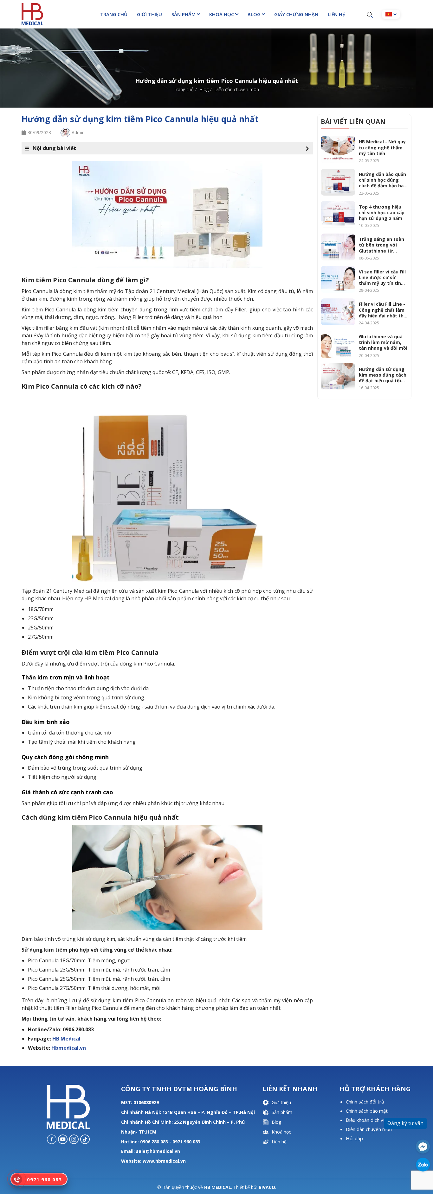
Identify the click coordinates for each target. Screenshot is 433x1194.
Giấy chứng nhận (296, 14)
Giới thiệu (149, 14)
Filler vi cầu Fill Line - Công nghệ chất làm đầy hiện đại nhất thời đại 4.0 (383, 310)
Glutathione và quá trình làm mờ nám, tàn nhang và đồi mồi (383, 342)
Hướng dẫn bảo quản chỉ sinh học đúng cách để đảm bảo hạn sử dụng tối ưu (382, 180)
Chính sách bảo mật (367, 1111)
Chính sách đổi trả (365, 1101)
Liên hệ (336, 14)
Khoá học (221, 14)
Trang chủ (113, 14)
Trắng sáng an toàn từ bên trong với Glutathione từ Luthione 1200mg (381, 245)
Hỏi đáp (354, 1138)
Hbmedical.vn (68, 1047)
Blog (254, 14)
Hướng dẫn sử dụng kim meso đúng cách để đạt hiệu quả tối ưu (382, 375)
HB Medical (66, 1038)
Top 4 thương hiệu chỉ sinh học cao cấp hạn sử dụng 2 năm (381, 212)
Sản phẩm (183, 14)
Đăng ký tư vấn (405, 1123)
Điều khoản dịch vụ (366, 1120)
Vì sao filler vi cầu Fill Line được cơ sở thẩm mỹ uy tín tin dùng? (382, 277)
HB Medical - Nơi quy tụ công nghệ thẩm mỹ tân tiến (382, 147)
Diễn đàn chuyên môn (369, 1129)
